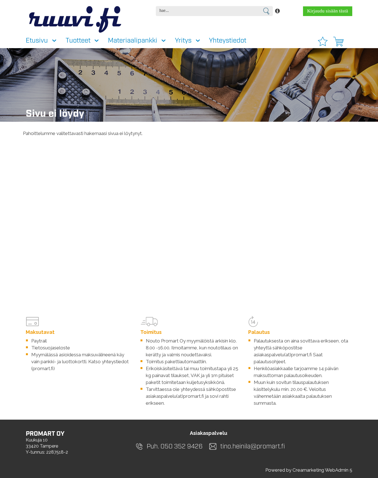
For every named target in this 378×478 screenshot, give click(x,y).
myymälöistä (200, 341)
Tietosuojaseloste (50, 347)
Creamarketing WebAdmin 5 (322, 470)
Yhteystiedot (227, 40)
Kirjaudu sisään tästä (327, 11)
